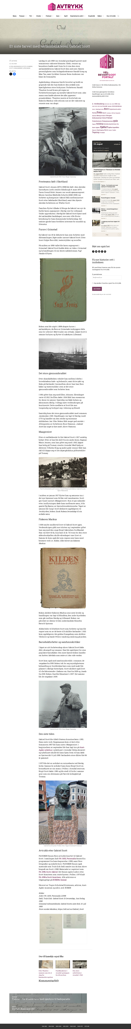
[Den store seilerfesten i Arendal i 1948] (80, 964)
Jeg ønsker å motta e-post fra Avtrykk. (107, 283)
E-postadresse (97, 274)
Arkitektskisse (117, 106)
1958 (11, 66)
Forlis (94, 113)
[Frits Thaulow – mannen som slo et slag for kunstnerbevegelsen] (46, 964)
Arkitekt (110, 106)
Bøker (100, 16)
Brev (106, 108)
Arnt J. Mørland (96, 109)
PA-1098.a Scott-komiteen (50, 877)
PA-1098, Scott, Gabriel (48, 872)
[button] (51, 928)
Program (27, 68)
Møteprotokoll (101, 115)
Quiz (57, 16)
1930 (113, 104)
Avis (102, 109)
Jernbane (109, 113)
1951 (96, 106)
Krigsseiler (118, 113)
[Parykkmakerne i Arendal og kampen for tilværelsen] (63, 964)
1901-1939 (65, 1026)
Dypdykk (91, 16)
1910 (108, 104)
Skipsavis (94, 130)
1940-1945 (73, 1026)
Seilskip (99, 124)
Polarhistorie (97, 121)
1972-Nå (87, 1026)
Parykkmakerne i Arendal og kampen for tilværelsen (62, 973)
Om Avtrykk (111, 16)
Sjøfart (104, 127)
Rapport (94, 124)
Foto (24, 66)
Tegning (95, 132)
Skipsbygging (100, 130)
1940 (115, 104)
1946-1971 (80, 1026)
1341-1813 (44, 1026)
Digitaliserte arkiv (77, 16)
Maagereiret (19, 68)
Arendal (104, 106)
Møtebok (94, 115)
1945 (93, 106)
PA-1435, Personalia (67, 858)
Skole (106, 130)
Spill (66, 16)
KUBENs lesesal (59, 880)
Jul (112, 113)
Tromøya (102, 132)
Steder (38, 16)
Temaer (22, 16)
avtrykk (14, 61)
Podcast (48, 16)
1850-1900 (58, 1026)
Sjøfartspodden (113, 127)
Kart (114, 113)
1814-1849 (51, 1026)
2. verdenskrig (98, 104)
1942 (119, 104)
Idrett (104, 113)
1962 (101, 106)
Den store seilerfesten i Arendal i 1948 (78, 973)
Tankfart (114, 130)
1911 (110, 104)
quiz (115, 120)
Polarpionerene (107, 121)
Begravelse (18, 66)
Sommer (110, 130)
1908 (106, 104)
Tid (30, 16)
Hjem (14, 16)
